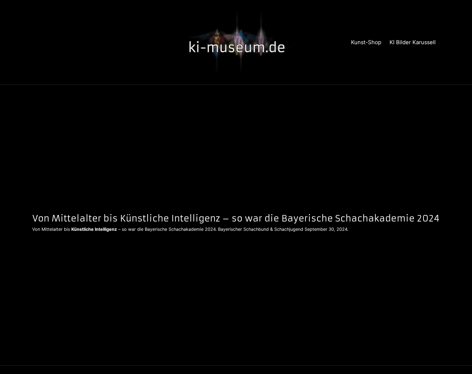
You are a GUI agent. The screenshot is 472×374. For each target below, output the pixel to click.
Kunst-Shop (366, 42)
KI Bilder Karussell (413, 42)
